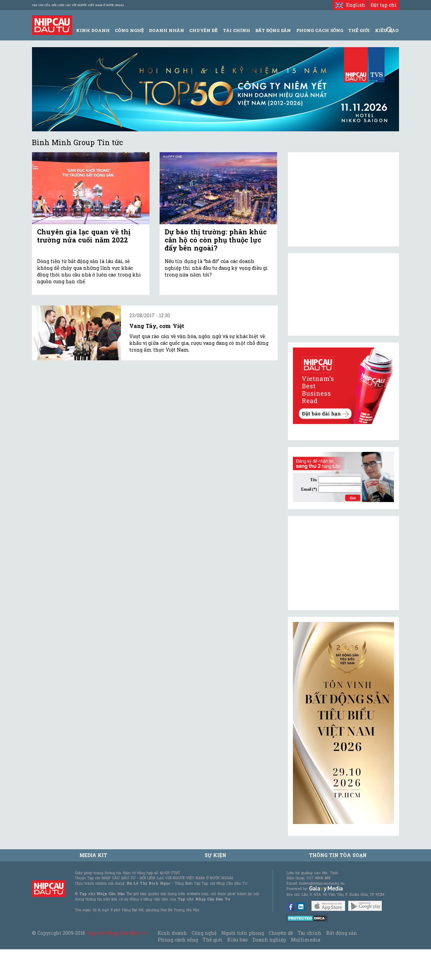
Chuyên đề (203, 30)
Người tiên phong (242, 933)
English (354, 5)
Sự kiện (215, 855)
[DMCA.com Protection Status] (307, 917)
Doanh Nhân (166, 30)
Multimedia (305, 939)
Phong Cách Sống (319, 30)
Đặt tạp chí (384, 5)
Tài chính (309, 933)
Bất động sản (273, 30)
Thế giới (359, 30)
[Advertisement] (343, 563)
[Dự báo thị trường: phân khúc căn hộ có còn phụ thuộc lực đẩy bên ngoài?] (218, 188)
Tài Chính (236, 30)
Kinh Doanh (93, 30)
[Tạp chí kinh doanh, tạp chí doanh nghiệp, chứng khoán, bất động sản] (52, 24)
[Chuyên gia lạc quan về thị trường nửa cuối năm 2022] (91, 188)
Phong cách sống (178, 939)
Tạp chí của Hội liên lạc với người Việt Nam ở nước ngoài (78, 5)
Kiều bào (237, 939)
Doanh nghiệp (269, 939)
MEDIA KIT (93, 855)
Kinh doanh (172, 933)
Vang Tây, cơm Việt (156, 325)
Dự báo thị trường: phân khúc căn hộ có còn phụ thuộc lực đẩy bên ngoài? (216, 239)
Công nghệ (204, 933)
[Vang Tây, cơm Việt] (76, 332)
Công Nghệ (129, 30)
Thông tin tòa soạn (338, 855)
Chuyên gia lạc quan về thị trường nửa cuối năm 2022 (83, 235)
